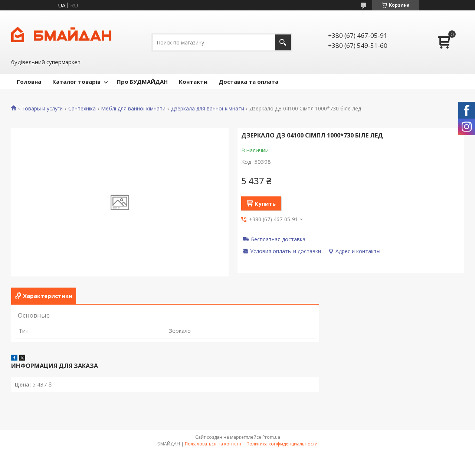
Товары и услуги (42, 108)
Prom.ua (271, 437)
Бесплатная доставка (278, 239)
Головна (29, 81)
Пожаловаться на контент (213, 444)
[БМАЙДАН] (61, 34)
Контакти (193, 81)
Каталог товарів (76, 81)
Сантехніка (82, 108)
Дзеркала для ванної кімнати (207, 108)
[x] (22, 358)
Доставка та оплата (248, 81)
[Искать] (283, 42)
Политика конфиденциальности (282, 444)
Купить (265, 203)
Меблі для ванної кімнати (133, 108)
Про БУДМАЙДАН (142, 81)
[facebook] (14, 358)
